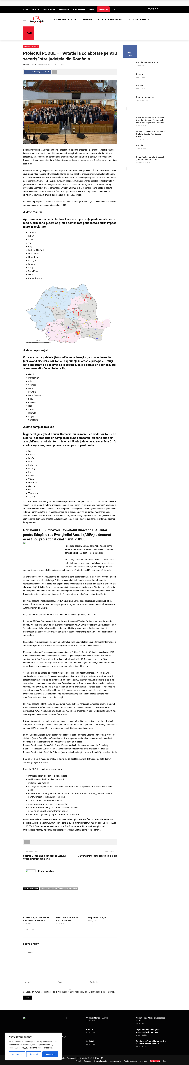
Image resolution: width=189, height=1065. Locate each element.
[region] (33, 1046)
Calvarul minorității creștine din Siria (97, 855)
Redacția (35, 9)
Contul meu (103, 9)
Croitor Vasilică (29, 64)
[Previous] (125, 108)
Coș (113, 9)
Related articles (31, 889)
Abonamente (64, 9)
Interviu (87, 19)
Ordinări (139, 85)
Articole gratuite (138, 19)
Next (33, 929)
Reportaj (35, 46)
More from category (68, 889)
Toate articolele (79, 9)
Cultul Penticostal (65, 19)
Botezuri (140, 74)
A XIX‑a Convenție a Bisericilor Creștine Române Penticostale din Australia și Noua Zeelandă (150, 120)
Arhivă (25, 9)
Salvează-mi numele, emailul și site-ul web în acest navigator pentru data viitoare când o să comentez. (69, 992)
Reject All (34, 1054)
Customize (16, 1054)
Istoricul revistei (49, 9)
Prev (27, 929)
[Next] (129, 108)
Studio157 (99, 1058)
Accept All (50, 1054)
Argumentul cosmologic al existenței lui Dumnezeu (148, 1030)
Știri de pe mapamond (110, 19)
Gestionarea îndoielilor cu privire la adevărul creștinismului (151, 1042)
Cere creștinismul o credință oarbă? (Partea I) (47, 3)
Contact (92, 9)
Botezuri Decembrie (145, 97)
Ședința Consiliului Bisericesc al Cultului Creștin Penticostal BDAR (150, 134)
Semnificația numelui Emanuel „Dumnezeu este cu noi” (150, 158)
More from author (49, 889)
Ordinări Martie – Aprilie (147, 62)
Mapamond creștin (97, 917)
